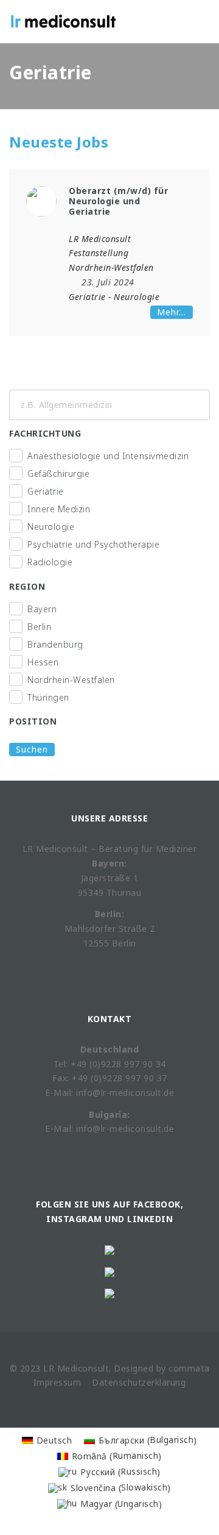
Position (33, 721)
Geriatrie (87, 296)
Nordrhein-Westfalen (71, 679)
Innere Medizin (58, 509)
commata (189, 1368)
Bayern (42, 609)
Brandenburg (55, 644)
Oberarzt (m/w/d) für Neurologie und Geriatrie (118, 201)
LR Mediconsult (100, 239)
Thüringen (48, 697)
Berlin (39, 626)
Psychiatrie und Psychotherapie (93, 544)
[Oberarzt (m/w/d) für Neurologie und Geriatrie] (41, 200)
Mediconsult (83, 1368)
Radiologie (49, 562)
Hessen (42, 662)
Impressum (57, 1382)
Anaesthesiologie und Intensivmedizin (108, 456)
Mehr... (171, 312)
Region (27, 586)
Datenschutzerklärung (139, 1382)
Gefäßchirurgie (58, 473)
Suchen (32, 749)
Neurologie (136, 296)
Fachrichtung (45, 433)
